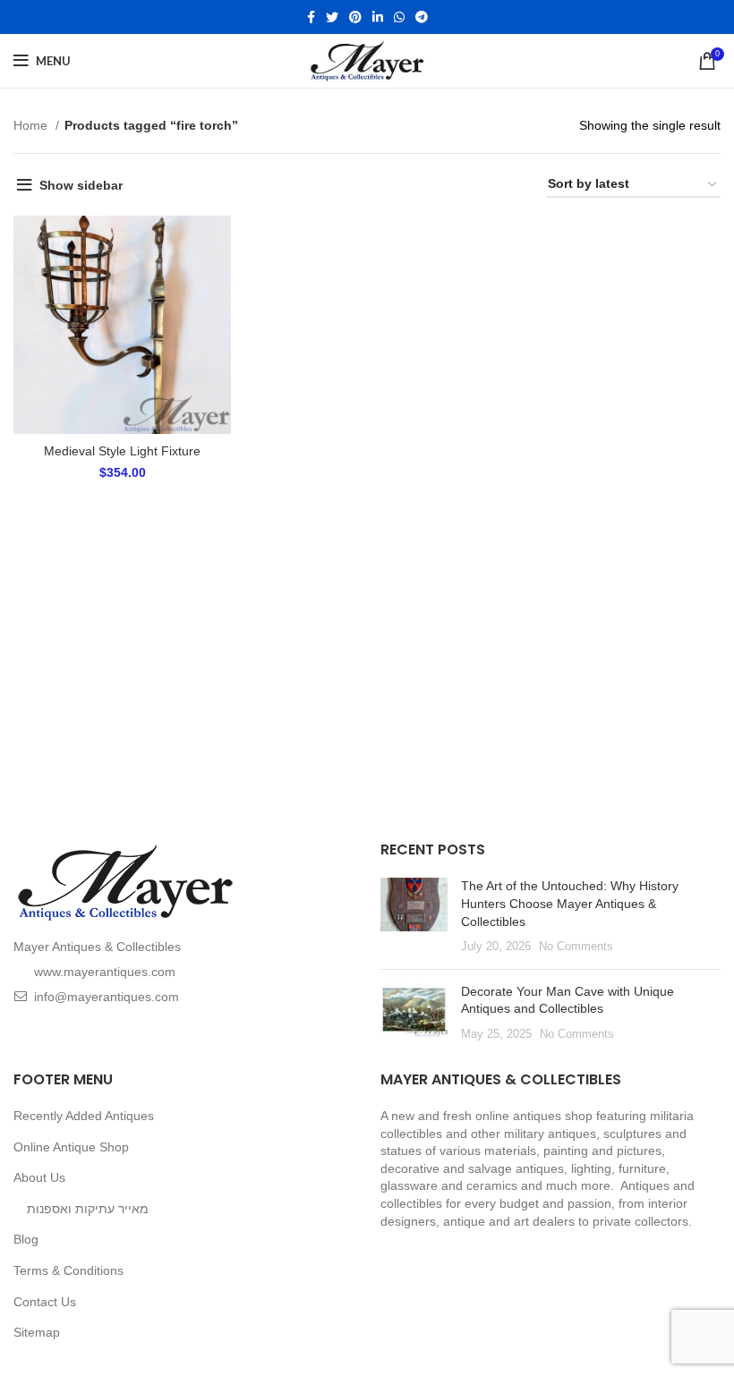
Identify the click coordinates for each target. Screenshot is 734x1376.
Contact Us (44, 1302)
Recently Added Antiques (83, 1115)
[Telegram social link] (421, 17)
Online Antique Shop (71, 1147)
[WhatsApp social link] (399, 17)
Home (32, 125)
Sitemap (36, 1332)
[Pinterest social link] (355, 17)
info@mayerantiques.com (106, 997)
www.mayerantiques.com (104, 971)
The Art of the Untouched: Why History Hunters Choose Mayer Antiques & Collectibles (570, 903)
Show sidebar (81, 185)
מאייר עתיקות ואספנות (88, 1209)
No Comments (576, 946)
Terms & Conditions (68, 1270)
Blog (25, 1239)
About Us (39, 1177)
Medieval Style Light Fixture (122, 451)
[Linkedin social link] (377, 17)
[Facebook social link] (311, 17)
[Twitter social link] (332, 17)
